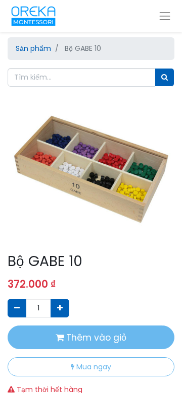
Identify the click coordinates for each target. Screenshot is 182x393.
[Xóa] (17, 308)
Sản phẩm (33, 48)
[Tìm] (164, 77)
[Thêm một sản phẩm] (60, 308)
